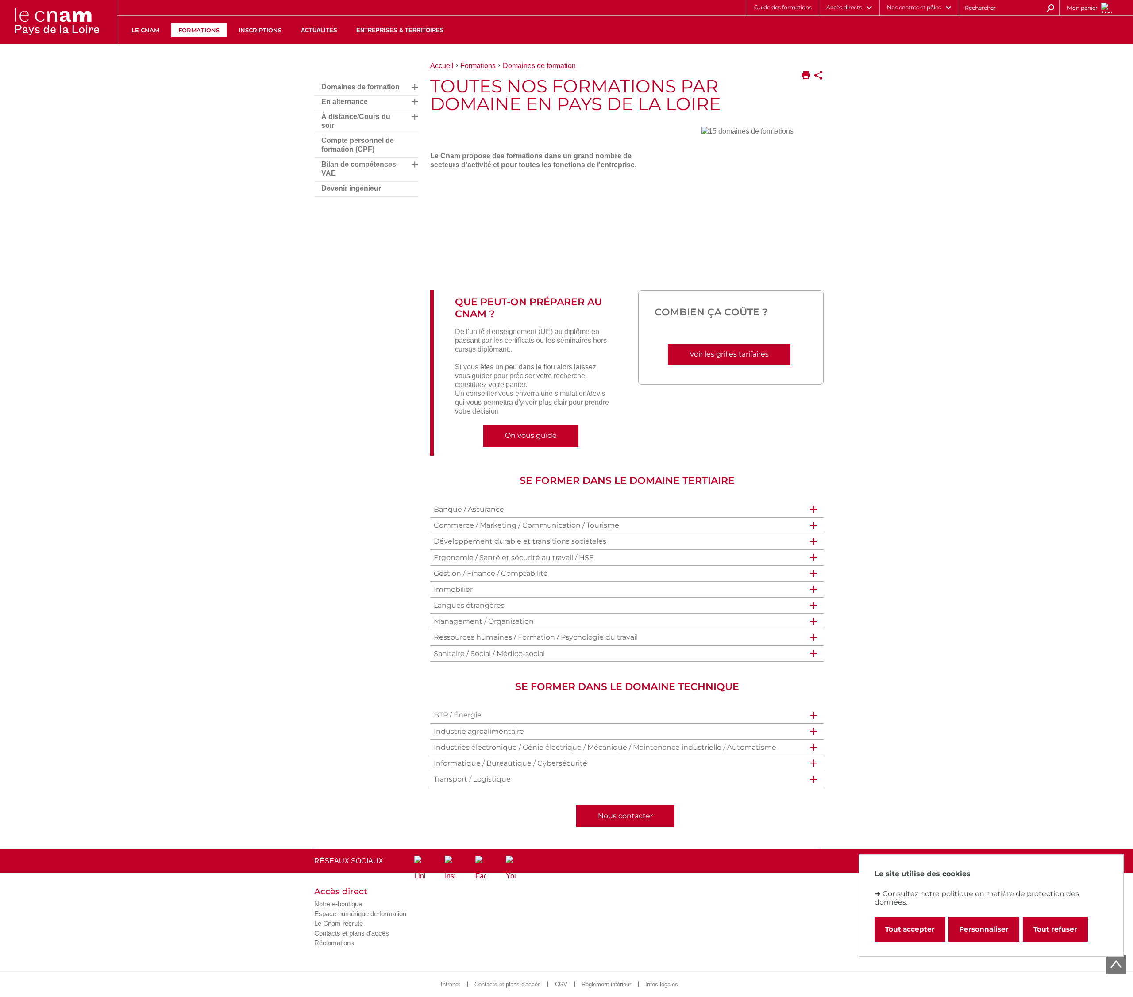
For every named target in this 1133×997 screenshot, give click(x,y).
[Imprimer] (806, 76)
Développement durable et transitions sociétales (520, 541)
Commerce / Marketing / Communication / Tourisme (526, 525)
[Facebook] (480, 868)
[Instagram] (450, 868)
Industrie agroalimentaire (479, 731)
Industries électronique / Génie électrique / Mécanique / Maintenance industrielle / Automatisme (605, 747)
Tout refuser (1055, 929)
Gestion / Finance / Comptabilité (491, 573)
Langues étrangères (469, 605)
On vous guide (531, 435)
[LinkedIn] (419, 868)
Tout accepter (910, 929)
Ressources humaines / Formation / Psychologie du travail (536, 637)
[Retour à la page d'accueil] (56, 22)
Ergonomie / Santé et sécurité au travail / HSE (514, 557)
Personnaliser (984, 929)
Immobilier (453, 589)
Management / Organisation (484, 621)
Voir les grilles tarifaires (729, 354)
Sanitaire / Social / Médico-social (489, 653)
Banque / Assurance (469, 509)
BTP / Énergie (458, 715)
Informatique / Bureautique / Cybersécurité (510, 763)
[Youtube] (511, 868)
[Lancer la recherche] (1050, 7)
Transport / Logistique (472, 779)
